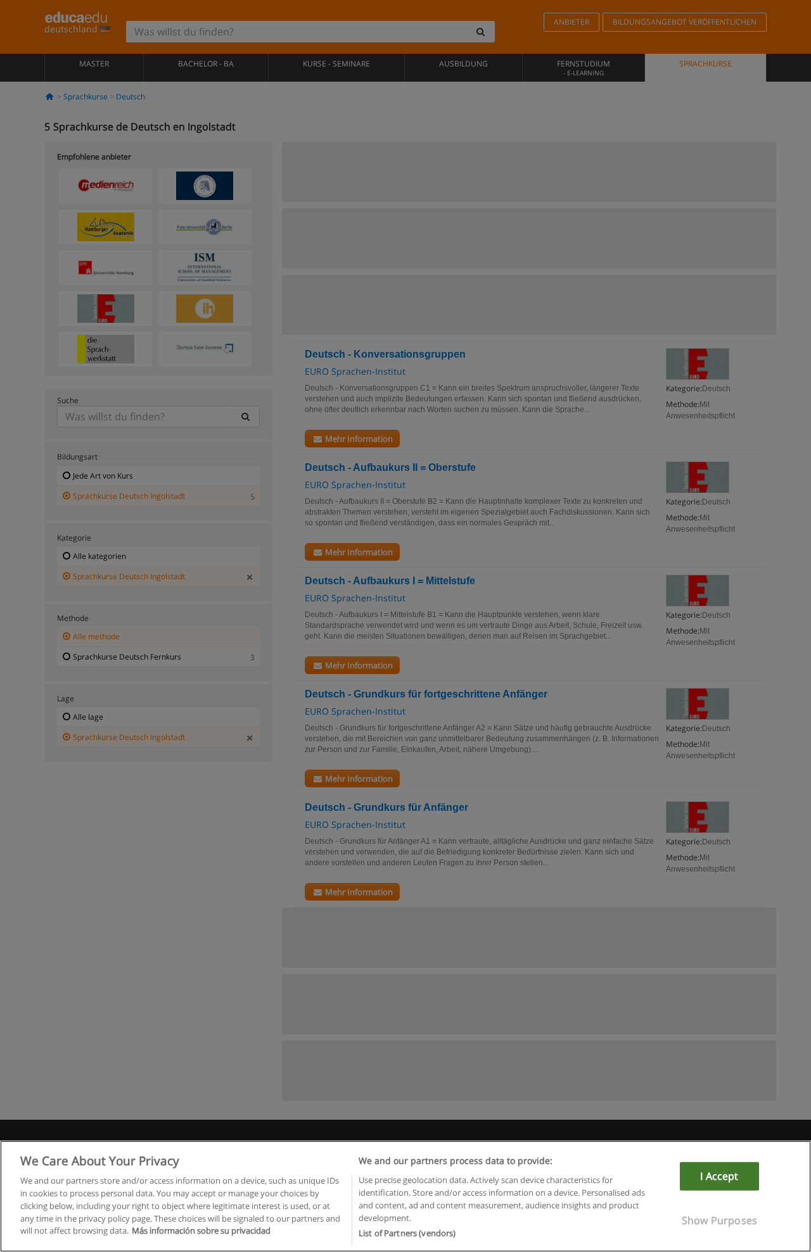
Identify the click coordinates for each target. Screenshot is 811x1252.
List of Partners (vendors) (407, 1232)
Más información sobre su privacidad (201, 1230)
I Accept (719, 1176)
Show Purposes (719, 1220)
